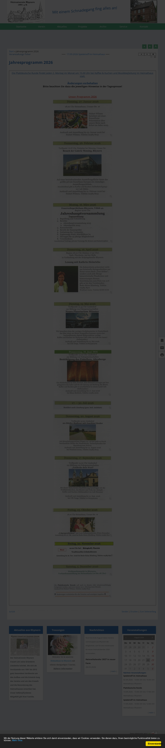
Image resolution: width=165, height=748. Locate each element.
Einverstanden (154, 743)
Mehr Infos (17, 740)
